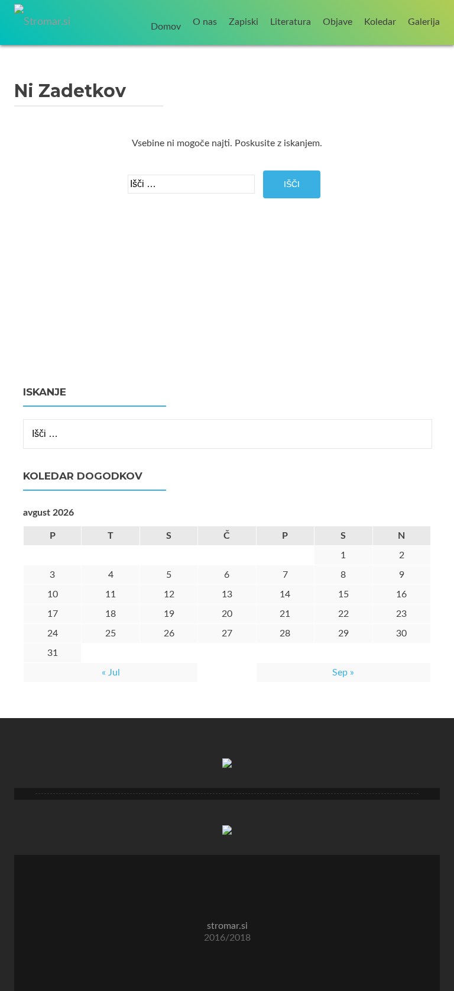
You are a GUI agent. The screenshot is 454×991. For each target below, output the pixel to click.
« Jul (111, 672)
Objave (337, 22)
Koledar (380, 22)
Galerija (424, 22)
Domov (166, 26)
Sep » (343, 672)
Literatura (290, 22)
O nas (205, 22)
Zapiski (243, 22)
